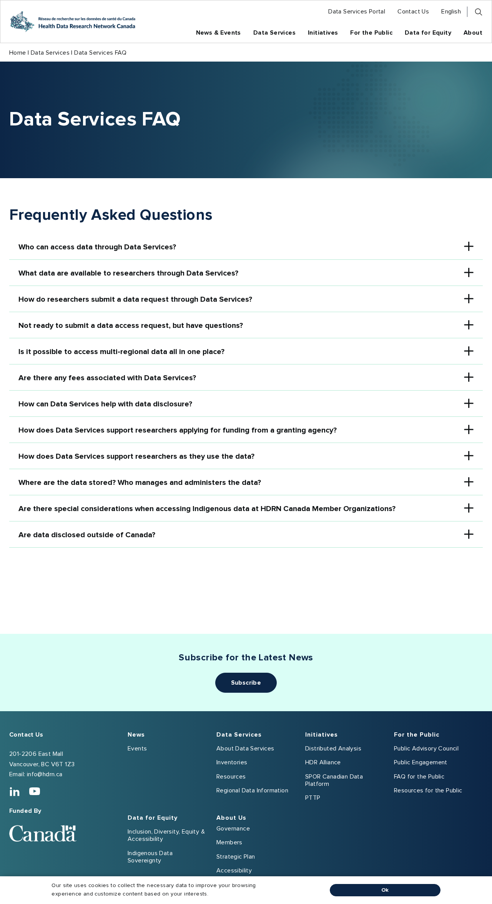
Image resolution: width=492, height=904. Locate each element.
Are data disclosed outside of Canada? (86, 535)
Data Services (50, 53)
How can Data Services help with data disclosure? (105, 404)
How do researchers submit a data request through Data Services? (135, 299)
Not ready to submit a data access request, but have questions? (130, 325)
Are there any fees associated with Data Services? (107, 378)
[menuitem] (356, 12)
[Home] (72, 21)
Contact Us (26, 735)
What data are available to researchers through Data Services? (128, 273)
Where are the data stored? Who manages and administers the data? (139, 482)
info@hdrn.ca (45, 774)
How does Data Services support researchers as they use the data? (136, 456)
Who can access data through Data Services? (97, 247)
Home (17, 53)
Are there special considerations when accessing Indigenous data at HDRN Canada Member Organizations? (207, 509)
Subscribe (246, 683)
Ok (385, 890)
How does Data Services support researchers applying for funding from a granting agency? (177, 430)
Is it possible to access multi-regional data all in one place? (121, 352)
